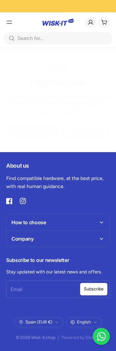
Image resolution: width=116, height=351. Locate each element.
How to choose (28, 222)
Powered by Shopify (81, 337)
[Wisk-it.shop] (58, 22)
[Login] (90, 22)
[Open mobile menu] (9, 22)
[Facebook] (9, 201)
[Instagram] (23, 201)
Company (22, 239)
